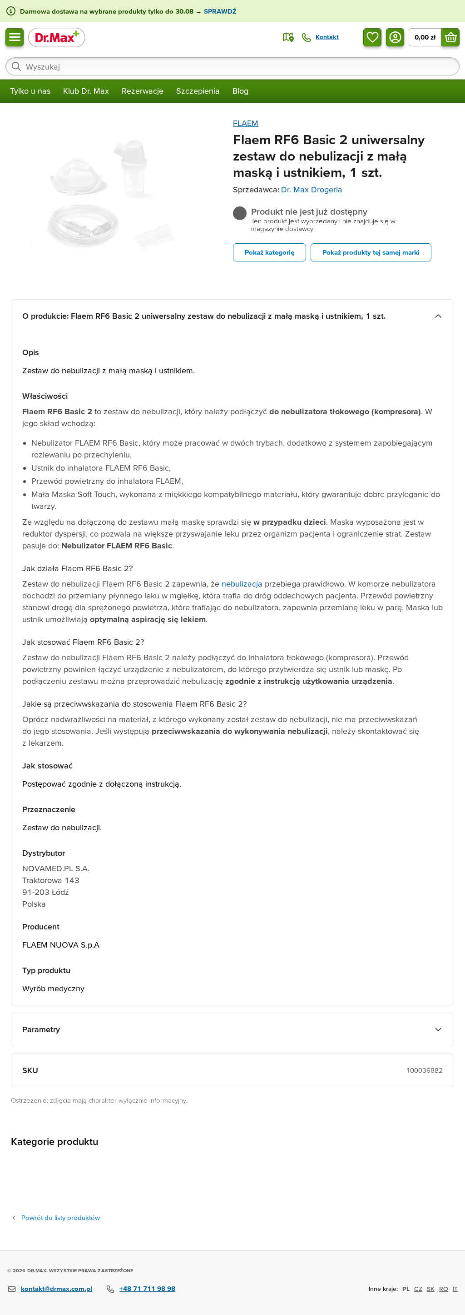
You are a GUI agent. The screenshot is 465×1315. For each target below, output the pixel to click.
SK (431, 1288)
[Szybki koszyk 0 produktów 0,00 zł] (450, 37)
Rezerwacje (142, 90)
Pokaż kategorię (269, 252)
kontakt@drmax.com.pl (56, 1288)
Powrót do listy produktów (60, 1217)
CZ (418, 1288)
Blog (240, 90)
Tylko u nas (30, 90)
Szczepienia (198, 90)
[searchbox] (232, 66)
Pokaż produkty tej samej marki (371, 252)
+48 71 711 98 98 (147, 1288)
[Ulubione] (372, 37)
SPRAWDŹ (219, 11)
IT (455, 1288)
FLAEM (245, 123)
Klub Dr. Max (86, 90)
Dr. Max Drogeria (311, 189)
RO (443, 1288)
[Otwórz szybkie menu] (14, 37)
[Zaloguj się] (395, 37)
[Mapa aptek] (288, 37)
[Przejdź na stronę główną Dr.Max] (56, 37)
